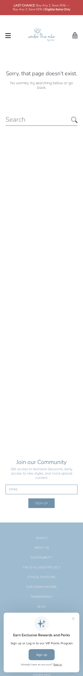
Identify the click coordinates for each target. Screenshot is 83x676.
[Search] (74, 120)
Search (41, 538)
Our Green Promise (41, 587)
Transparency (41, 596)
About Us (41, 547)
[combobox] (41, 120)
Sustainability (41, 557)
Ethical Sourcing (41, 577)
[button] (8, 36)
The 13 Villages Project (41, 567)
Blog (41, 606)
